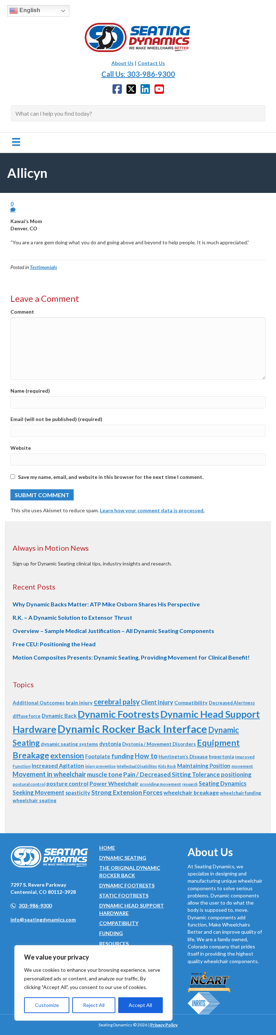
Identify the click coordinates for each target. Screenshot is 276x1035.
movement (242, 766)
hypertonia (221, 756)
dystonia (110, 743)
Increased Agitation (58, 765)
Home (107, 848)
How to (146, 756)
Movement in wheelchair (49, 774)
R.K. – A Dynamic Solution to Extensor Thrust (72, 617)
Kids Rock (167, 766)
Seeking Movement (38, 792)
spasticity (77, 792)
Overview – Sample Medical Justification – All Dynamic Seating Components (113, 630)
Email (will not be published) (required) (56, 419)
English (29, 10)
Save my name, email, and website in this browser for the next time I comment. (110, 477)
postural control (29, 784)
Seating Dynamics (223, 783)
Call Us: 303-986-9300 (138, 74)
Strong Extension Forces (126, 792)
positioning (236, 774)
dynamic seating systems (69, 744)
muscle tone (104, 774)
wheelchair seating (34, 800)
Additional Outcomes (39, 702)
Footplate (97, 756)
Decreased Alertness (232, 703)
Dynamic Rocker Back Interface (132, 728)
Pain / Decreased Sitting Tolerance (171, 774)
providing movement (160, 784)
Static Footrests (123, 895)
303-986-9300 (35, 905)
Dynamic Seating (122, 858)
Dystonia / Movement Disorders (159, 744)
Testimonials (43, 267)
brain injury (79, 702)
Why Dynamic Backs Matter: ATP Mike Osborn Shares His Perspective (106, 604)
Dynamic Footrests (118, 714)
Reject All (94, 1005)
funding (122, 756)
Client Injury (157, 702)
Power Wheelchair (114, 783)
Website (20, 448)
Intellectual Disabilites (137, 766)
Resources (114, 944)
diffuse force (27, 716)
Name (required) (30, 391)
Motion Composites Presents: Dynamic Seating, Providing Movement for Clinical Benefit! (131, 657)
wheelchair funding (240, 793)
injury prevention (100, 766)
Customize (47, 1005)
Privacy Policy (164, 1024)
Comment (22, 312)
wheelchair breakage (191, 792)
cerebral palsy (117, 701)
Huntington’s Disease (183, 756)
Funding (111, 933)
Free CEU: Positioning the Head (54, 644)
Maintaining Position (203, 765)
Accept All (140, 1005)
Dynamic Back (59, 715)
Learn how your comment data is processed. (152, 510)
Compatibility (191, 702)
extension (67, 755)
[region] (93, 983)
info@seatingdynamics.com (43, 919)
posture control (67, 783)
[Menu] (16, 142)
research (190, 784)
